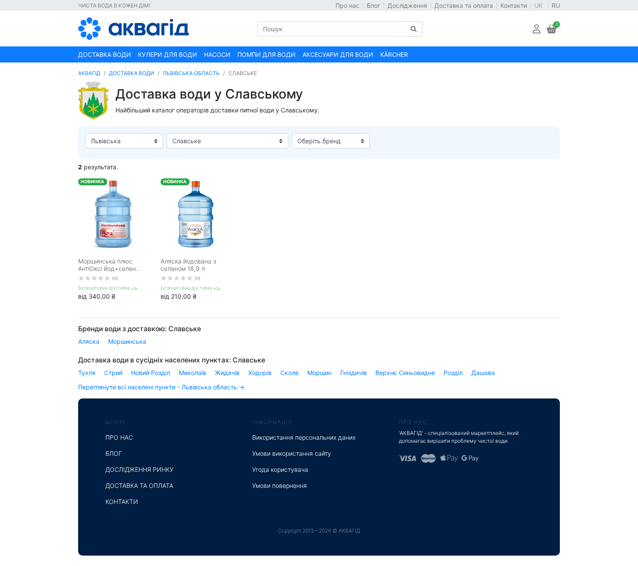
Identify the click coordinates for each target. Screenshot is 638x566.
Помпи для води (266, 54)
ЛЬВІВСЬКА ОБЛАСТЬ (191, 73)
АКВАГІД (89, 73)
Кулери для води (167, 54)
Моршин (319, 372)
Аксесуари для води (338, 54)
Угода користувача (280, 469)
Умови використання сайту (291, 453)
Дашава (483, 372)
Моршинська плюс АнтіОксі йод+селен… (109, 264)
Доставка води (104, 54)
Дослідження (407, 5)
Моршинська (127, 341)
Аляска (88, 341)
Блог (373, 5)
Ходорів (260, 372)
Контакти (513, 5)
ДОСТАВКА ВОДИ (131, 73)
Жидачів (227, 372)
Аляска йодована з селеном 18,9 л (188, 264)
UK (539, 5)
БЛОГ (113, 453)
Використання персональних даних (303, 437)
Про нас (347, 5)
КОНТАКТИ (121, 501)
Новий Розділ (150, 372)
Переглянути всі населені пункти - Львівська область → (161, 387)
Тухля (86, 372)
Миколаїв (192, 372)
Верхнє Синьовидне (405, 372)
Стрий (113, 372)
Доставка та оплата (463, 5)
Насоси (217, 54)
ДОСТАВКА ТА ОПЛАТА (139, 485)
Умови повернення (279, 485)
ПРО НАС (119, 437)
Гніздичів (353, 372)
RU (556, 5)
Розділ (453, 372)
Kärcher (394, 54)
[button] (536, 28)
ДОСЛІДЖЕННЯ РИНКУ (139, 469)
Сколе (289, 372)
